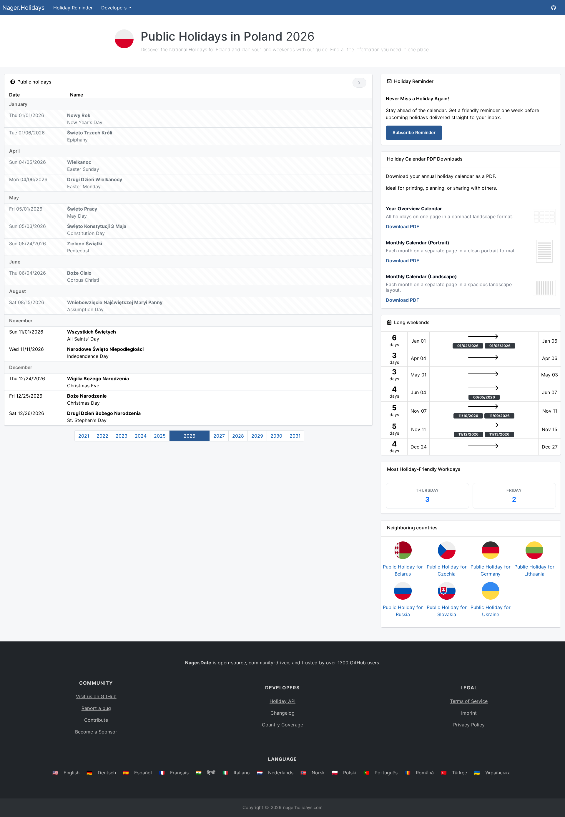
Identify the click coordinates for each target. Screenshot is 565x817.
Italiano (242, 773)
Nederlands (280, 773)
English (71, 773)
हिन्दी (211, 773)
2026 (189, 436)
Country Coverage (282, 725)
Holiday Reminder (73, 8)
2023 (121, 436)
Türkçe (459, 773)
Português (386, 773)
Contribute (96, 720)
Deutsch (107, 773)
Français (179, 773)
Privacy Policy (469, 725)
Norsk (318, 773)
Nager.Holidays (23, 7)
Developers (114, 8)
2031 (295, 436)
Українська (498, 773)
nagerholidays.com (303, 807)
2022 (102, 436)
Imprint (469, 713)
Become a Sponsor (96, 732)
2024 (141, 436)
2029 (257, 436)
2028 (238, 436)
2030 (276, 436)
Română (425, 773)
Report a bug (96, 708)
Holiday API (282, 701)
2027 (219, 436)
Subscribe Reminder (414, 132)
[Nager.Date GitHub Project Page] (553, 7)
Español (143, 773)
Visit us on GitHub (96, 696)
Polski (349, 773)
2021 (83, 436)
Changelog (282, 713)
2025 (160, 436)
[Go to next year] (359, 83)
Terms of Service (469, 701)
